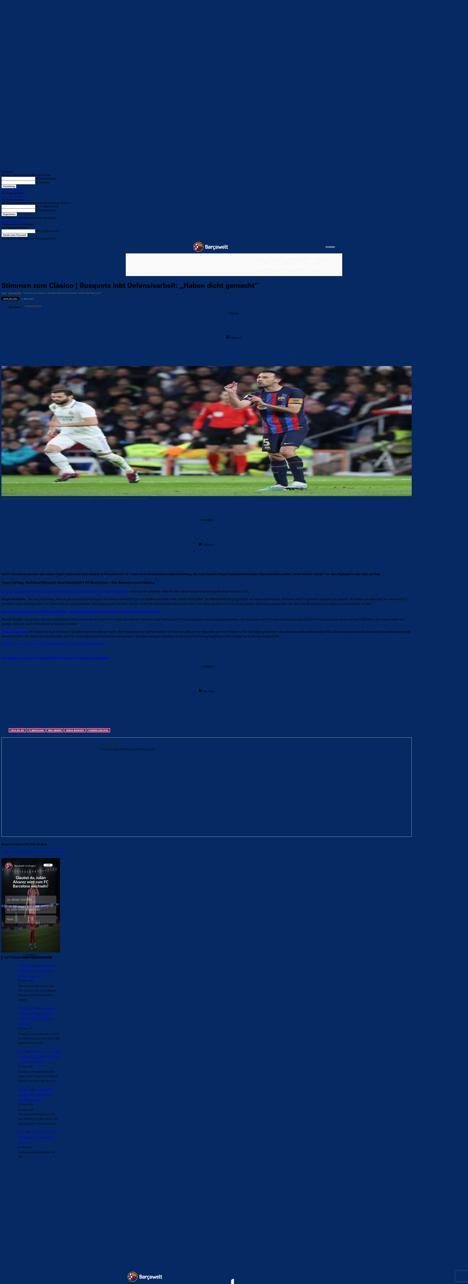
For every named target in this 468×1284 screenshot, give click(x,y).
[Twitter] (315, 247)
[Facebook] (300, 247)
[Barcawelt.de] (210, 247)
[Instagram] (308, 247)
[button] (337, 272)
